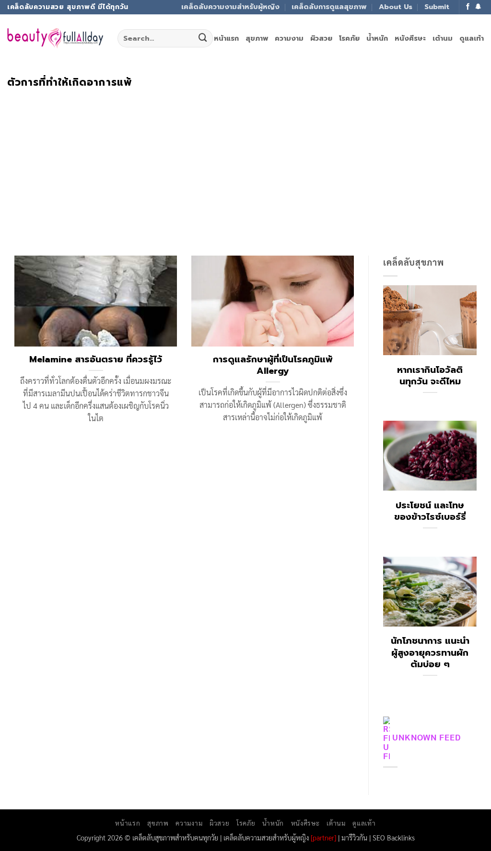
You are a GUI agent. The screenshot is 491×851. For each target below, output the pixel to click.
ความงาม (289, 38)
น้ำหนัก (377, 38)
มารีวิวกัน (354, 837)
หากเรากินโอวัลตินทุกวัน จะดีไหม (430, 375)
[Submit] (203, 38)
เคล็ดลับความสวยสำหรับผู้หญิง (266, 837)
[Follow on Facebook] (468, 7)
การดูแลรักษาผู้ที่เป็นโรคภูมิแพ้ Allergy (273, 365)
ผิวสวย (321, 38)
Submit (436, 6)
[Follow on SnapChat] (478, 7)
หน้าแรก (226, 38)
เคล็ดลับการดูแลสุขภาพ (329, 6)
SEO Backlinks (394, 837)
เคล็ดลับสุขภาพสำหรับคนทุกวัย (175, 837)
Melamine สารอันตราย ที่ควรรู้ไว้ (95, 359)
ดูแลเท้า (471, 38)
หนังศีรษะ (410, 38)
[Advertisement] (245, 160)
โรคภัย (349, 38)
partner (323, 837)
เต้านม (443, 38)
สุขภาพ (257, 38)
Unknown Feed (426, 736)
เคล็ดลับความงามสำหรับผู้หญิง (230, 6)
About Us (395, 6)
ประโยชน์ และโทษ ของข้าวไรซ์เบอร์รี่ (430, 511)
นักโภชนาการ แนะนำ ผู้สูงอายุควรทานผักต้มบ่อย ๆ (430, 652)
